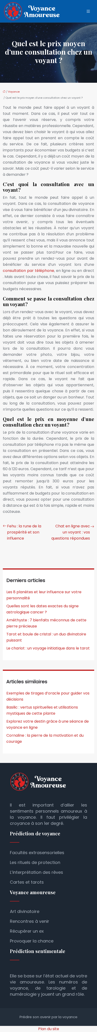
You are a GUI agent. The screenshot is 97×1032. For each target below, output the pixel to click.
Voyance (14, 92)
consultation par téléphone (28, 270)
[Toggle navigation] (88, 11)
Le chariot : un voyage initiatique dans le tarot (48, 648)
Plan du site (48, 1029)
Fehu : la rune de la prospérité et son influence (24, 532)
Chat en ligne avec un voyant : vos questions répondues (70, 532)
